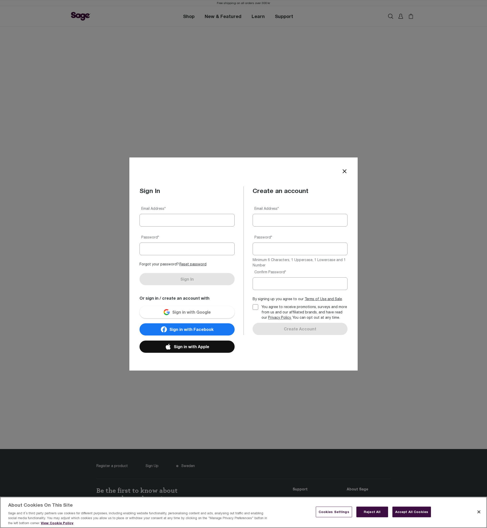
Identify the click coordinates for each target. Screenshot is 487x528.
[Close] (344, 172)
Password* (150, 237)
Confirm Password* (270, 272)
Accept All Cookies (411, 512)
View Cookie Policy (57, 523)
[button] (192, 264)
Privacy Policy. (279, 317)
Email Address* (153, 208)
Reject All (372, 512)
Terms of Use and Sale (323, 299)
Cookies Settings (334, 512)
